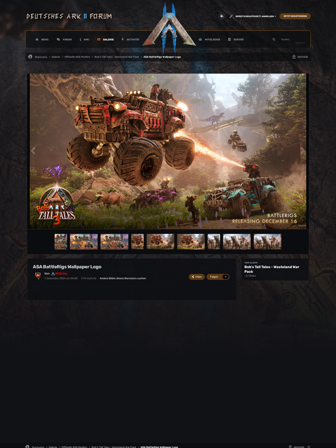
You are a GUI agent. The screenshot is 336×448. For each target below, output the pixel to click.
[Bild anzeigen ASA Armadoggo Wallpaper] (237, 241)
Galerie (108, 39)
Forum (67, 39)
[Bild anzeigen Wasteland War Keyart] (84, 241)
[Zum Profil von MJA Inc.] (38, 275)
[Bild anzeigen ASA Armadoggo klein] (214, 241)
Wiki (86, 39)
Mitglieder (212, 39)
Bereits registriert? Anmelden (255, 16)
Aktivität (132, 39)
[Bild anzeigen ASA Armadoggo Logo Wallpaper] (267, 241)
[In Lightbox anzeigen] (168, 151)
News (45, 39)
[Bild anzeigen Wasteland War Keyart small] (61, 241)
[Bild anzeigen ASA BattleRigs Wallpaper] (191, 241)
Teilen (198, 276)
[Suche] (274, 39)
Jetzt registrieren (295, 16)
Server (238, 39)
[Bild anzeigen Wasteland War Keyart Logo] (114, 241)
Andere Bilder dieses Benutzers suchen (123, 278)
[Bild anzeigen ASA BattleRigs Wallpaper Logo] (160, 241)
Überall (299, 43)
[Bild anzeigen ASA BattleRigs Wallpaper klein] (137, 241)
